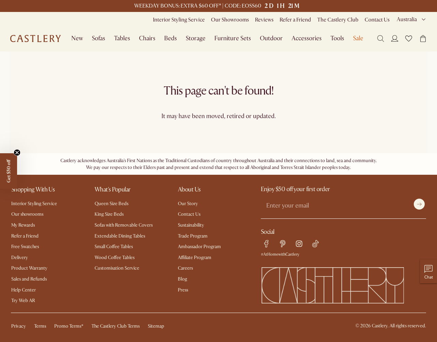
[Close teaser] (17, 152)
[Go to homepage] (35, 38)
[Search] (380, 38)
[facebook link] (266, 243)
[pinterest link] (282, 243)
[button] (408, 38)
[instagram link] (299, 243)
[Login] (395, 38)
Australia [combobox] (407, 19)
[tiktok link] (315, 243)
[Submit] (419, 204)
